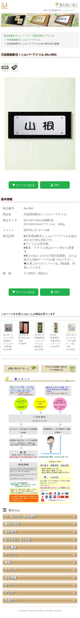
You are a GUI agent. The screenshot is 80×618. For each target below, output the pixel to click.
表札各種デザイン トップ (16, 35)
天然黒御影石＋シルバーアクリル (24, 40)
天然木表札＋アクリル (43, 35)
